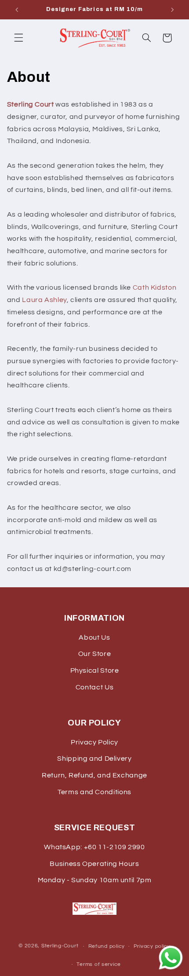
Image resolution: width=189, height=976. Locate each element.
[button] (18, 38)
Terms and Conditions (94, 792)
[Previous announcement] (16, 9)
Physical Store (94, 670)
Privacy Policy (94, 742)
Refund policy (106, 946)
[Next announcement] (172, 9)
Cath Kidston (155, 287)
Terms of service (98, 964)
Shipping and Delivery (94, 758)
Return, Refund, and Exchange (94, 775)
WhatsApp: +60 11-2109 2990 (94, 847)
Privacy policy (152, 946)
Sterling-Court (59, 946)
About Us (94, 637)
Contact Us (94, 687)
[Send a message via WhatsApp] (171, 958)
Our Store (94, 653)
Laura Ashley (44, 299)
